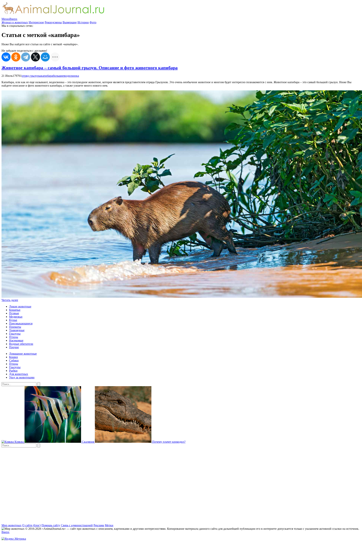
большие (58, 75)
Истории (83, 22)
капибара (47, 75)
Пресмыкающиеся (20, 323)
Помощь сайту (50, 525)
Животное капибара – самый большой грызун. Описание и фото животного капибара (90, 67)
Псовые (14, 313)
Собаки (14, 360)
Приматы (15, 326)
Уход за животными (22, 377)
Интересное (36, 22)
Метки (109, 525)
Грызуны (15, 333)
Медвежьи (15, 316)
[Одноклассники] (15, 57)
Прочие (14, 347)
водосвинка (71, 75)
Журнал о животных (15, 22)
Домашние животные (23, 353)
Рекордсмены (53, 22)
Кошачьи (14, 309)
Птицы (13, 337)
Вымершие (70, 22)
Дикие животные (20, 306)
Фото (93, 22)
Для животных (18, 374)
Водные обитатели (21, 343)
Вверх (13, 19)
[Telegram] (25, 57)
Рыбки (13, 370)
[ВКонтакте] (6, 57)
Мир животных (11, 525)
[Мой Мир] (45, 57)
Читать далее (10, 300)
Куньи (13, 320)
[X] (35, 57)
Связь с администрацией (77, 525)
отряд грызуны (31, 75)
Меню (5, 19)
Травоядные (17, 330)
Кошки (13, 357)
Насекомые (16, 340)
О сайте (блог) (31, 525)
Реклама (99, 525)
